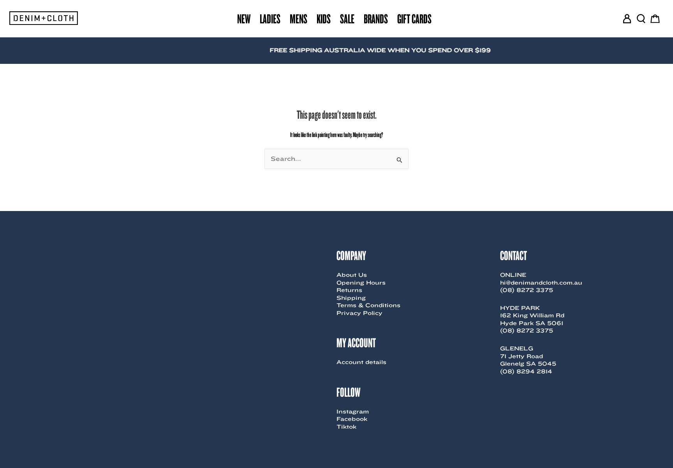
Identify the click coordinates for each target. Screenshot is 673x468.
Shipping (351, 297)
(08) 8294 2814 (526, 371)
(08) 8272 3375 (526, 290)
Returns (349, 290)
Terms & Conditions (368, 305)
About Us (351, 274)
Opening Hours (361, 282)
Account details (361, 362)
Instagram (352, 411)
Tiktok (346, 426)
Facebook (351, 418)
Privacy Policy (359, 313)
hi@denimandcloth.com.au (541, 282)
